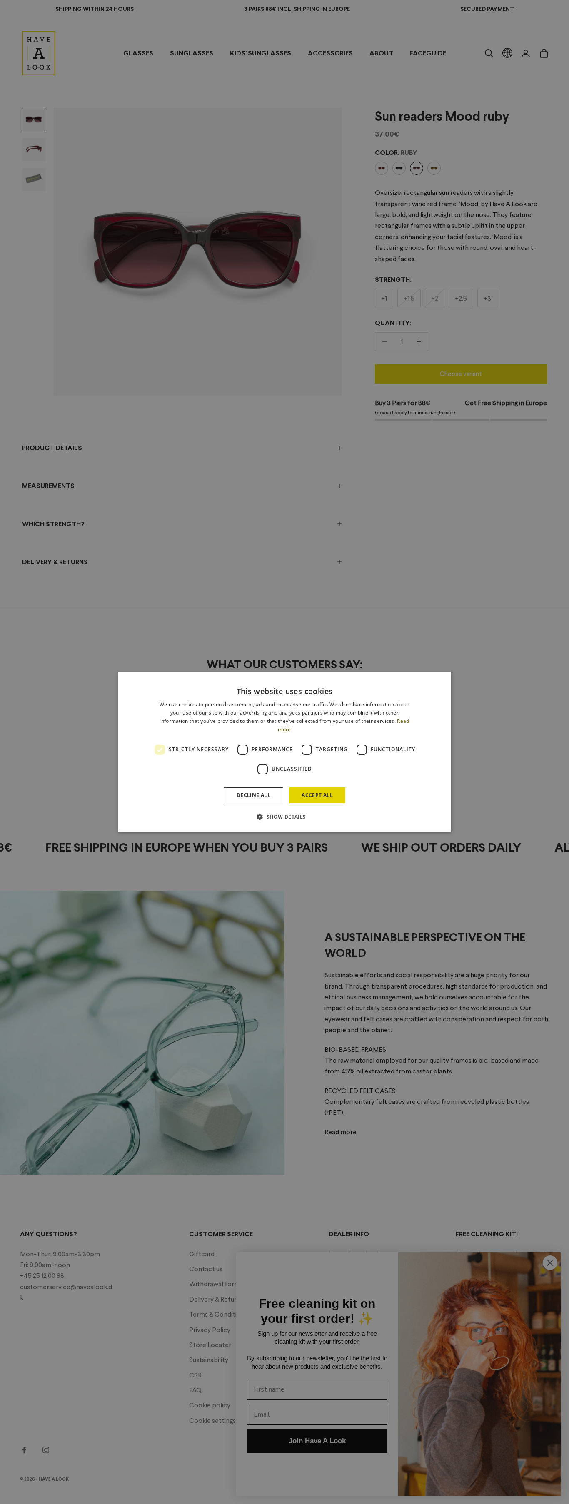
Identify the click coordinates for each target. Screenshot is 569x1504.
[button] (284, 817)
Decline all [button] (253, 795)
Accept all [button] (317, 795)
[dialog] (284, 752)
